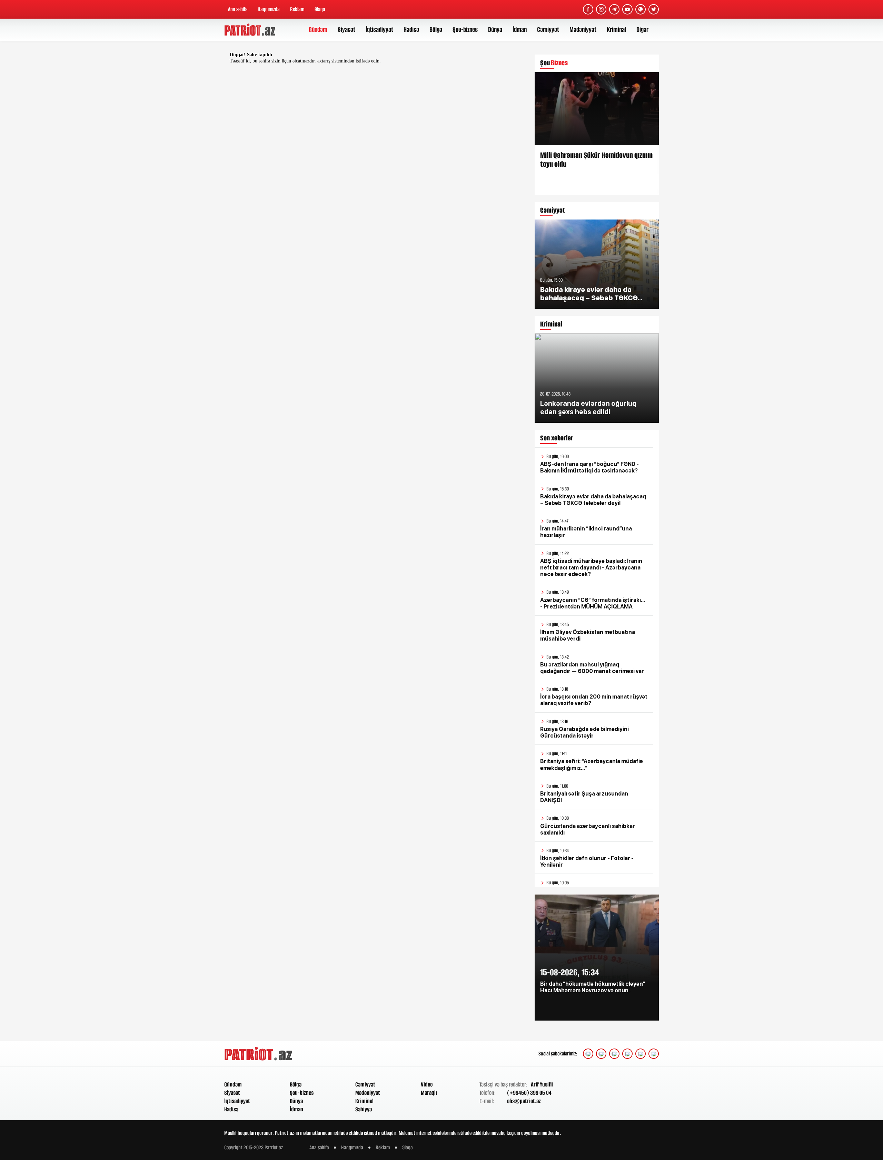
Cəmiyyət (548, 29)
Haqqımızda (269, 9)
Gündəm (318, 29)
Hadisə (411, 29)
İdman (520, 29)
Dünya (495, 29)
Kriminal (616, 29)
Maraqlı (429, 1093)
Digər (642, 29)
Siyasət (346, 29)
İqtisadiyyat (379, 29)
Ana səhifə (237, 9)
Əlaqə (320, 9)
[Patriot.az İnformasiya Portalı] (250, 29)
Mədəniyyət (582, 29)
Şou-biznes (465, 29)
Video (427, 1084)
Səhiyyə (363, 1109)
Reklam (297, 9)
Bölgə (435, 29)
